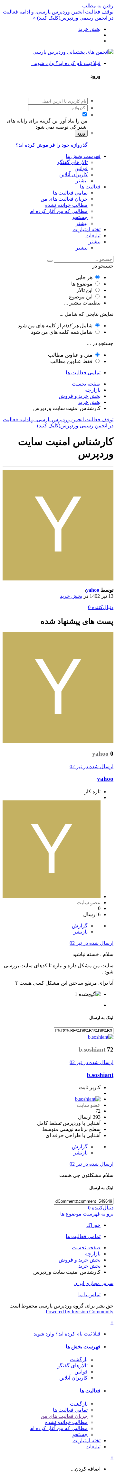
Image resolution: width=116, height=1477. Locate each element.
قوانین (81, 168)
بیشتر (82, 180)
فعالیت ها (90, 186)
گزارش (80, 925)
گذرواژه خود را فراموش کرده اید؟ (51, 145)
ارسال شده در (91, 766)
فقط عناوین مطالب (71, 361)
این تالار (84, 290)
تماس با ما (89, 1294)
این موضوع (80, 296)
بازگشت (79, 1359)
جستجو (80, 217)
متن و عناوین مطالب (70, 355)
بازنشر (80, 932)
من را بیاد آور (74, 120)
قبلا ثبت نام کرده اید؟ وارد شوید (66, 63)
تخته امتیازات (86, 229)
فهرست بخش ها (83, 156)
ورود (81, 133)
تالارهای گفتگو (72, 162)
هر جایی (83, 277)
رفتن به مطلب (97, 5)
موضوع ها (81, 284)
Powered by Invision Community (79, 1311)
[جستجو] (50, 261)
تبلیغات (93, 235)
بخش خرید (71, 596)
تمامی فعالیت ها (70, 193)
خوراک (93, 1225)
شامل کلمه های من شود (61, 332)
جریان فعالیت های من (64, 199)
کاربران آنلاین (73, 174)
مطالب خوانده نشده (66, 205)
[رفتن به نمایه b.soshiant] (100, 1037)
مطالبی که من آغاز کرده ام (59, 211)
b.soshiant (100, 1074)
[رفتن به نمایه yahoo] (58, 578)
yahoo (92, 590)
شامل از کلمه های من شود (55, 325)
